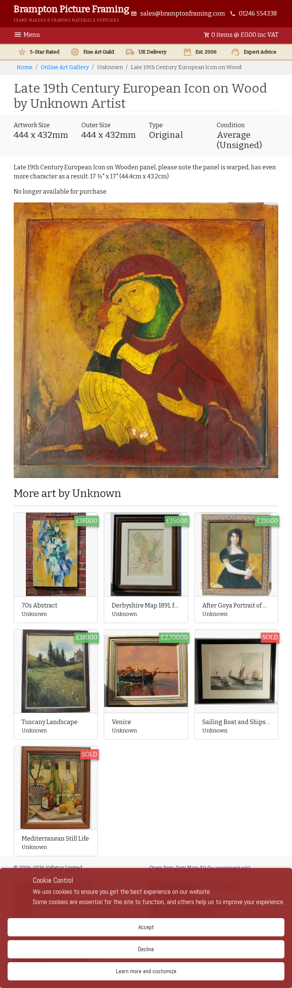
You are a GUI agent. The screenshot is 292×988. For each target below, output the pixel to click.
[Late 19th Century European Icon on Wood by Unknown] (146, 339)
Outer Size (96, 125)
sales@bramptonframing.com (182, 13)
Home (25, 67)
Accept (146, 927)
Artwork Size (32, 125)
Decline (146, 949)
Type (156, 125)
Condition (231, 125)
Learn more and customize (146, 971)
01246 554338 (258, 13)
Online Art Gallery (65, 67)
